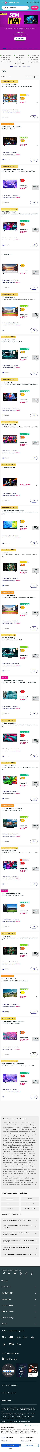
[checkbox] (3, 1437)
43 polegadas (7, 1145)
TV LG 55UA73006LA (9, 212)
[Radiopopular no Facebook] (4, 1274)
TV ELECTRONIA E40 (9, 979)
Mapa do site (6, 1400)
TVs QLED (6, 1129)
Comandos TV (10, 1208)
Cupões (34, 7)
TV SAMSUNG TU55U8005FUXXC (13, 1064)
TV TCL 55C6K (6, 553)
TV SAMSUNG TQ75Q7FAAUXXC (12, 680)
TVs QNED (13, 1129)
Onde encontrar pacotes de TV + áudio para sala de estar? (18, 1241)
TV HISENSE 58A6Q (8, 297)
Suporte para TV (30, 1203)
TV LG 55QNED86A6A (9, 766)
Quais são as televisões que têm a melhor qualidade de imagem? (16, 1233)
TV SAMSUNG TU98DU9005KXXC (13, 1021)
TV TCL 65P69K (7, 382)
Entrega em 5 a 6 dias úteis (10, 280)
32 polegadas (31, 1142)
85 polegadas (24, 1147)
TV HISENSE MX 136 (8, 467)
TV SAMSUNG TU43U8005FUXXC (13, 169)
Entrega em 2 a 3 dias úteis (10, 110)
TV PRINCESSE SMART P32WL (11, 127)
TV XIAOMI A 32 (7, 254)
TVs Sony (10, 1203)
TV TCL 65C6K (6, 936)
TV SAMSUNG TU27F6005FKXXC (13, 510)
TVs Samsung (10, 1199)
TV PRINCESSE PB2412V (9, 84)
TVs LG (30, 1199)
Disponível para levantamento (11, 237)
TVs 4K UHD (20, 1129)
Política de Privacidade (9, 1385)
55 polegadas (26, 1145)
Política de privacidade (32, 1425)
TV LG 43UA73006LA (9, 851)
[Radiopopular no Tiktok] (32, 1274)
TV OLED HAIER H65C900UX (11, 893)
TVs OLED (33, 1127)
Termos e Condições (8, 1393)
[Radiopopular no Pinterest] (21, 1274)
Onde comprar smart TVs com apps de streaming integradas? (18, 1226)
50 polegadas (16, 1145)
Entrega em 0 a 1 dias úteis (10, 365)
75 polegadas (14, 1147)
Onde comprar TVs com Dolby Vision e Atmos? (17, 1220)
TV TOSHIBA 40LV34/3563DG (12, 808)
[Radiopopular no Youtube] (15, 1274)
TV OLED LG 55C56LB (9, 723)
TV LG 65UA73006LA (9, 425)
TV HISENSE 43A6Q (8, 595)
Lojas (5, 1281)
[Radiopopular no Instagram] (26, 1274)
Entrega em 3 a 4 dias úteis (10, 195)
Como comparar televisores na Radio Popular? (17, 1254)
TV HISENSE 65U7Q (8, 638)
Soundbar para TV (30, 1208)
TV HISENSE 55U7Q (8, 340)
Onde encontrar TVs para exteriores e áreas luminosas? (17, 1248)
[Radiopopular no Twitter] (9, 1274)
